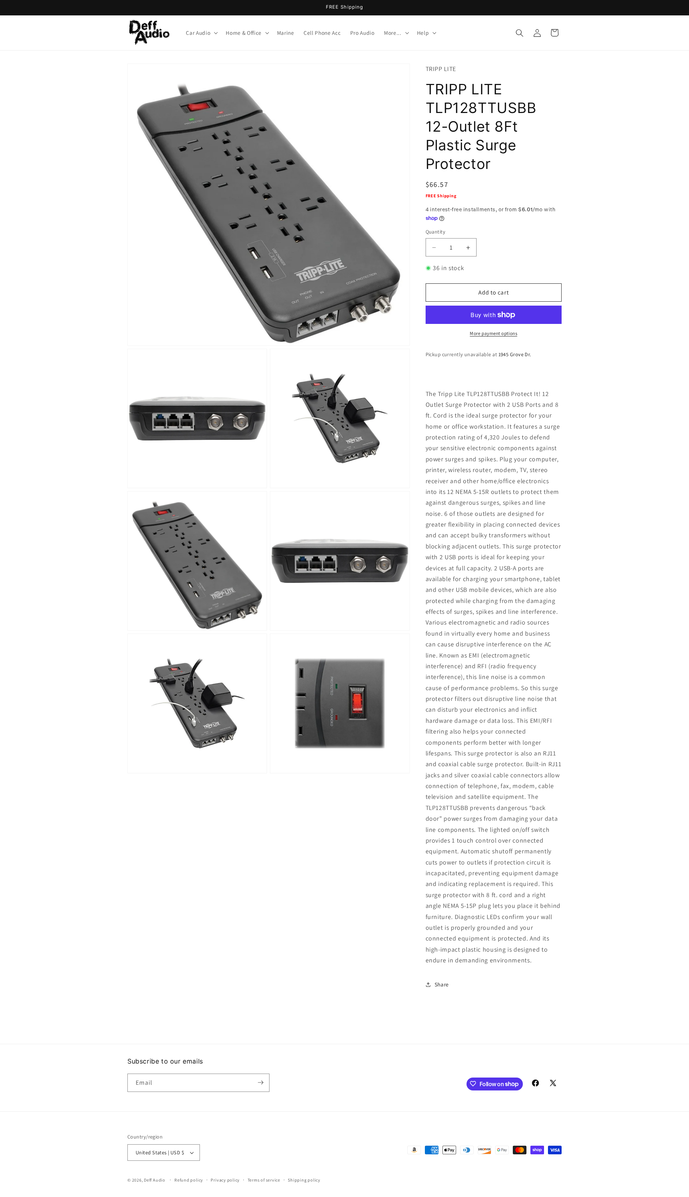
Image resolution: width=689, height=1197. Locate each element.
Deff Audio (154, 1180)
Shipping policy (304, 1180)
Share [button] (442, 984)
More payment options (493, 334)
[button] (201, 33)
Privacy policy (225, 1180)
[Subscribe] (260, 1082)
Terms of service (264, 1180)
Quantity (436, 231)
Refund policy (188, 1180)
